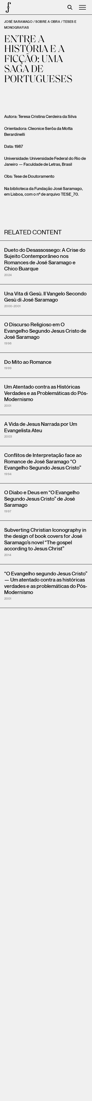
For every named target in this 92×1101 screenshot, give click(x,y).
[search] (70, 7)
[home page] (7, 7)
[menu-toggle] (82, 7)
